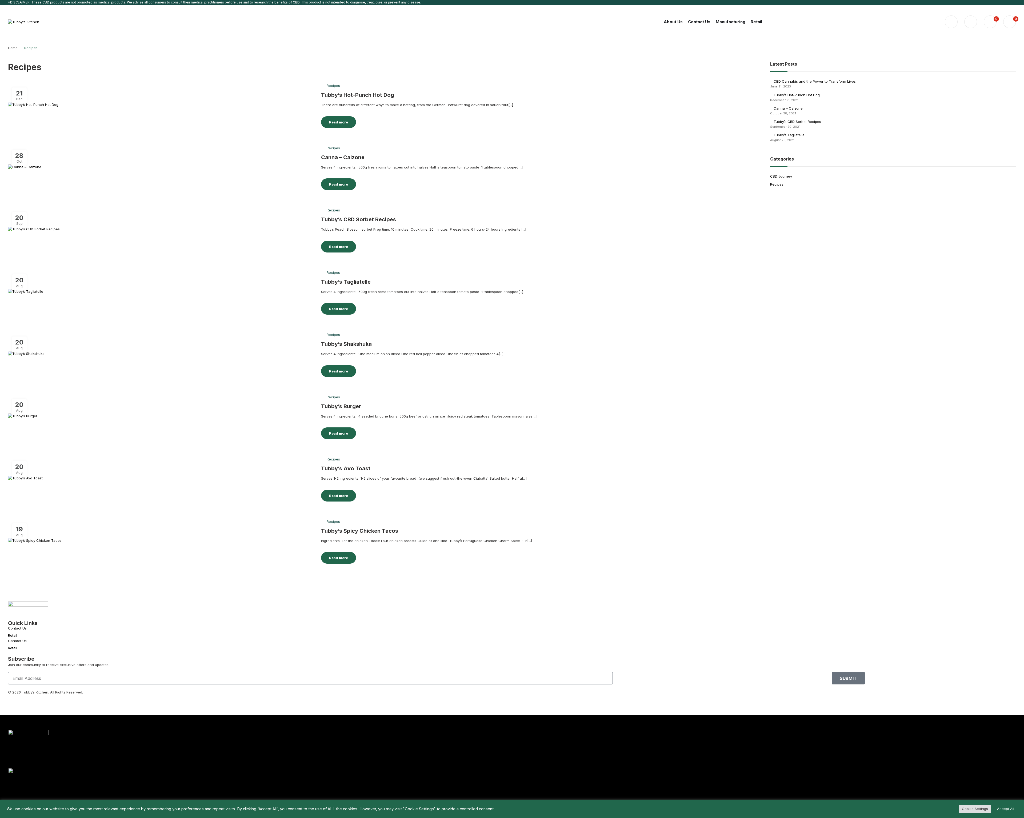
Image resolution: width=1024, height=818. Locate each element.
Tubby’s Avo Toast (345, 468)
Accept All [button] (1005, 809)
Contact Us (17, 628)
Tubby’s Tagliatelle (346, 282)
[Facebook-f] (14, 701)
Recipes (333, 85)
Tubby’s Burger (341, 406)
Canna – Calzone (343, 157)
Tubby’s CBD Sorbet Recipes (358, 219)
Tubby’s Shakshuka (346, 344)
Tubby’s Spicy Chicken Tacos (359, 531)
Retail (12, 635)
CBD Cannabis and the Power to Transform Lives (815, 81)
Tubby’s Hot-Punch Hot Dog (357, 95)
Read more (338, 122)
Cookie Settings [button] (975, 809)
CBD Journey (781, 176)
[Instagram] (29, 701)
